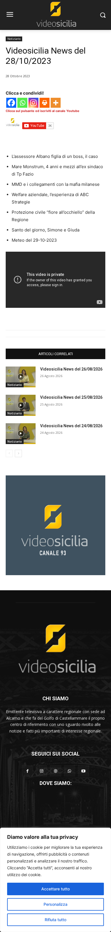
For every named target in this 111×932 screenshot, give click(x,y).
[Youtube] (83, 770)
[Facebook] (11, 103)
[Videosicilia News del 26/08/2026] (21, 377)
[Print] (45, 103)
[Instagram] (33, 103)
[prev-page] (9, 453)
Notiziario (13, 39)
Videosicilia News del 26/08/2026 (71, 369)
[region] (55, 880)
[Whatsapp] (22, 103)
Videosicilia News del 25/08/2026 (71, 397)
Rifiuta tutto (55, 919)
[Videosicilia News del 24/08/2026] (21, 433)
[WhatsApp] (69, 770)
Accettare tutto (55, 888)
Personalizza (55, 904)
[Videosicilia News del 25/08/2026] (21, 405)
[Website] (55, 770)
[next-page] (18, 453)
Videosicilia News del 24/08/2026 (71, 426)
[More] (56, 103)
